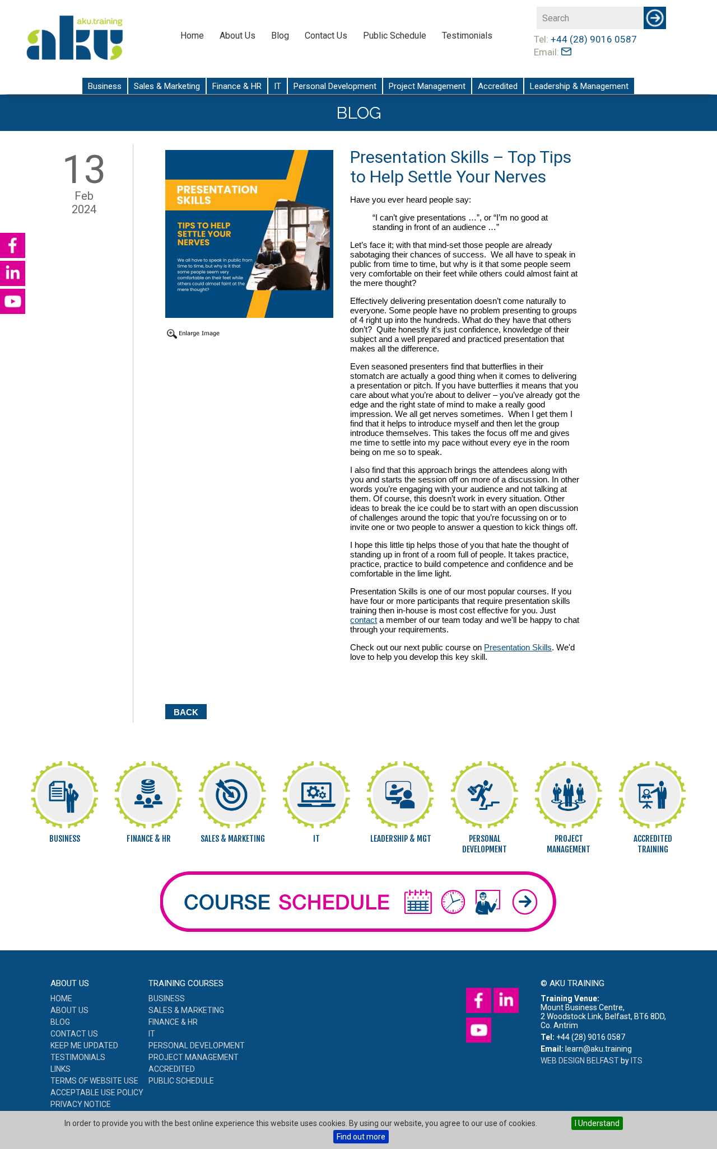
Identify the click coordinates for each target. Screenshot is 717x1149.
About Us (237, 35)
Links (60, 1068)
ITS (636, 1060)
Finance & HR (237, 86)
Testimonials (467, 35)
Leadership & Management (579, 86)
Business (105, 86)
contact (363, 620)
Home (192, 35)
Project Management (427, 86)
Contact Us (326, 35)
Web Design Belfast (580, 1060)
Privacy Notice (80, 1104)
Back (186, 712)
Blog (280, 35)
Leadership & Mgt (400, 838)
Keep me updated (84, 1045)
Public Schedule (394, 35)
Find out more (361, 1136)
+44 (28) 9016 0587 (594, 39)
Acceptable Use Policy (96, 1092)
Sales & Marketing (167, 86)
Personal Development (335, 86)
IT (277, 86)
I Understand (597, 1123)
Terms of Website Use (94, 1080)
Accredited (498, 86)
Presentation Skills (518, 647)
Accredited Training (653, 844)
